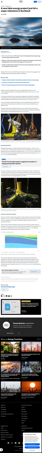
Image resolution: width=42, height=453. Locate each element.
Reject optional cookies (32, 447)
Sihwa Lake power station (8, 218)
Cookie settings (32, 450)
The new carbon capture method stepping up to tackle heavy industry (30, 374)
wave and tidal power (29, 151)
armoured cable (24, 111)
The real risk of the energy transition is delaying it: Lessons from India (30, 394)
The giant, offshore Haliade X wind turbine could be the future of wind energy (20, 80)
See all (39, 339)
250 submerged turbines (31, 99)
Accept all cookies (32, 444)
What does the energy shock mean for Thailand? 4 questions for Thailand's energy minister (10, 355)
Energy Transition (6, 6)
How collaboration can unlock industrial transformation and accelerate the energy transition (10, 375)
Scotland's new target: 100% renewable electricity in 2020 (15, 82)
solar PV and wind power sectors (25, 264)
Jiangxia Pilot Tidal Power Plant (32, 218)
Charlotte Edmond (5, 51)
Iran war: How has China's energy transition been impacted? (8, 394)
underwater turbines (9, 55)
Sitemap (21, 448)
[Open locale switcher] (1, 449)
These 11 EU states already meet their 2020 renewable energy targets (18, 85)
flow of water (30, 227)
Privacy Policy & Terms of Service (21, 446)
